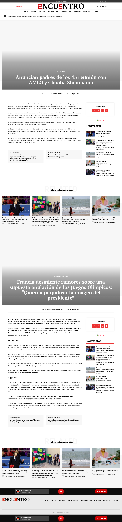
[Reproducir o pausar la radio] (61, 518)
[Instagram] (100, 1)
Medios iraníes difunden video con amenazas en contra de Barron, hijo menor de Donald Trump (105, 134)
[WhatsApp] (105, 1)
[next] (117, 16)
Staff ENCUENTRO (56, 94)
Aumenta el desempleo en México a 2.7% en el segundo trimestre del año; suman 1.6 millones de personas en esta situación (105, 173)
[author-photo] (3, 224)
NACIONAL (61, 71)
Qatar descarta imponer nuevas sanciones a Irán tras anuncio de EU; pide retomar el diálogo (35, 16)
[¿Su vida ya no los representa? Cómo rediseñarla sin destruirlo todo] (90, 163)
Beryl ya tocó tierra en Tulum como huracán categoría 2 (62, 156)
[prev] (114, 16)
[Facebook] (98, 1)
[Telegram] (106, 110)
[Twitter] (103, 1)
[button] (103, 6)
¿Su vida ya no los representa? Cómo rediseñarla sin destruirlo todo (104, 163)
